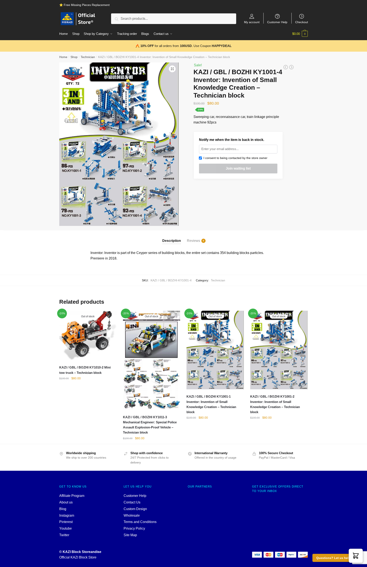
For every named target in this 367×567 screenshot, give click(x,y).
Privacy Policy (134, 528)
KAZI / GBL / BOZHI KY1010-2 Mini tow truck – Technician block (85, 370)
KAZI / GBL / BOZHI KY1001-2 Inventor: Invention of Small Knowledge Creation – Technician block (275, 404)
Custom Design (135, 509)
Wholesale (132, 515)
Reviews (193, 240)
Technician (88, 57)
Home (63, 57)
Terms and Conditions (140, 522)
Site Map (130, 535)
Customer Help (277, 22)
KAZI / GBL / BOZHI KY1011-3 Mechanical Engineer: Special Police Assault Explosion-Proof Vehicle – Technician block (150, 424)
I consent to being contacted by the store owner (234, 158)
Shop (74, 57)
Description (171, 240)
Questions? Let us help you (336, 558)
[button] (356, 556)
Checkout (301, 22)
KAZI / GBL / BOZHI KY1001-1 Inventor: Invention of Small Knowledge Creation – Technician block (211, 404)
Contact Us (132, 502)
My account (252, 22)
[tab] (171, 237)
